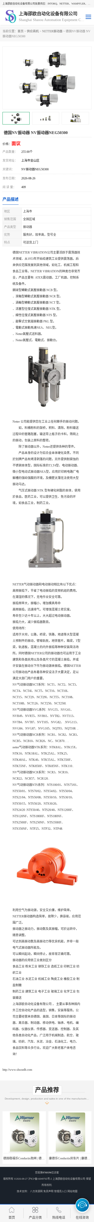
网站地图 (72, 1191)
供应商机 (33, 31)
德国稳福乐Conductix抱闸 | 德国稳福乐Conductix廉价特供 (40, 1158)
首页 (21, 31)
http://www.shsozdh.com (17, 1069)
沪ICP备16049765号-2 (40, 1178)
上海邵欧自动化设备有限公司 (69, 1178)
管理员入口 (60, 1191)
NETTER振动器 (52, 31)
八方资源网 (36, 1191)
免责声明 (48, 1191)
